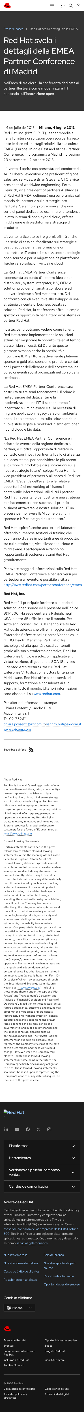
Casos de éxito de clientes (21, 1271)
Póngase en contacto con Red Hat (19, 1352)
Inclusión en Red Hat (16, 1360)
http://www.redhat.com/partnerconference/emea (43, 584)
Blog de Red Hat (55, 1351)
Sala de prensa (54, 1255)
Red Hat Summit (14, 1365)
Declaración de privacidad (19, 1389)
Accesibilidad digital (57, 1394)
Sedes (48, 1345)
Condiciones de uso (57, 1389)
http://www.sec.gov (28, 987)
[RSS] (31, 749)
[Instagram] (49, 1130)
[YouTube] (17, 1130)
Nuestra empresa (15, 1255)
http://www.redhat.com (18, 833)
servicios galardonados (31, 1243)
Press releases (14, 29)
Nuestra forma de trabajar (21, 1263)
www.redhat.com (47, 693)
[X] (38, 1130)
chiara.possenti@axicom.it (24, 724)
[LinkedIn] (6, 1130)
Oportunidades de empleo (62, 1284)
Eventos (8, 1345)
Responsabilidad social (59, 1276)
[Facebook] (27, 1130)
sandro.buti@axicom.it (63, 724)
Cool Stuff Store (55, 1360)
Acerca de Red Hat (15, 1340)
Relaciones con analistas (20, 1280)
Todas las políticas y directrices (15, 1395)
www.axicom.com (17, 729)
